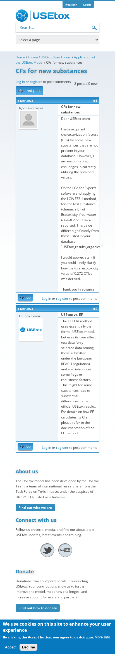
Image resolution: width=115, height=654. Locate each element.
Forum (33, 57)
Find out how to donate (37, 608)
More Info (102, 637)
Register (71, 4)
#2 (95, 308)
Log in (20, 81)
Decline (28, 647)
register (36, 81)
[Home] (43, 15)
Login (87, 4)
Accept (10, 647)
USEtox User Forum (56, 57)
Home (20, 57)
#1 (95, 100)
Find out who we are (35, 507)
